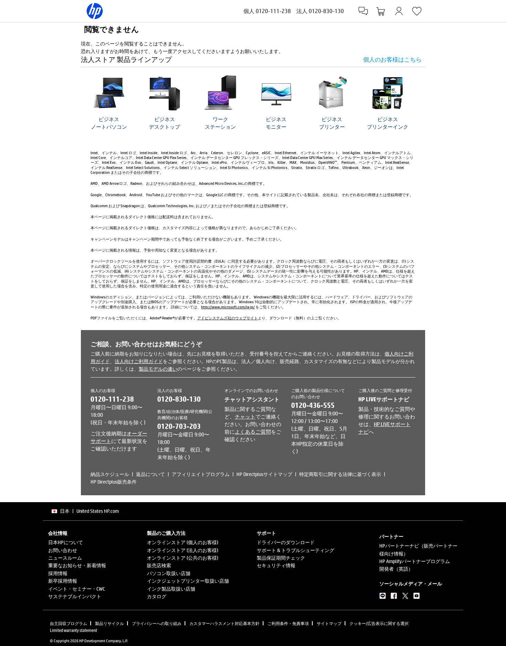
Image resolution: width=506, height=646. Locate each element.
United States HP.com (97, 511)
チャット (245, 416)
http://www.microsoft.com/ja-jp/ (228, 307)
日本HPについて (65, 542)
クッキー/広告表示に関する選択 (379, 623)
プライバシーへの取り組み (156, 623)
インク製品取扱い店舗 (171, 589)
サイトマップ (329, 623)
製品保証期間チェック (281, 558)
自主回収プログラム (68, 623)
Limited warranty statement (73, 630)
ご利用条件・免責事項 (288, 623)
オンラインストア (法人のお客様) (182, 550)
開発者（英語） (396, 569)
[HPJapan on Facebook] (394, 597)
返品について (150, 474)
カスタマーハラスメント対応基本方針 (224, 623)
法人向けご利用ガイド (139, 361)
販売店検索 (159, 565)
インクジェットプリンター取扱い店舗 (188, 581)
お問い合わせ (62, 550)
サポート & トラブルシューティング (295, 550)
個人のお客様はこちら (392, 59)
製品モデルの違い (158, 369)
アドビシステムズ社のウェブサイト (227, 318)
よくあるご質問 (253, 431)
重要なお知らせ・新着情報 (77, 565)
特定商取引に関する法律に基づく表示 (340, 474)
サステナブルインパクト (74, 596)
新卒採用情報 (62, 581)
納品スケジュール (110, 474)
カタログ (156, 596)
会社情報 (57, 533)
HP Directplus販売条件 (114, 482)
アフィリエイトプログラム (201, 474)
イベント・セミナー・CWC (76, 589)
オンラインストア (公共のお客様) (182, 558)
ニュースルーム (65, 558)
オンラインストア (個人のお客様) (182, 542)
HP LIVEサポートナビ (383, 399)
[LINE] (382, 597)
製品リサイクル (109, 623)
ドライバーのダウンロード (286, 542)
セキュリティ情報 (276, 565)
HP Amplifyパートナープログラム (414, 561)
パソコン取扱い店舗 (168, 573)
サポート (266, 533)
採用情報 (57, 573)
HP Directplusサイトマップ (264, 474)
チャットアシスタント (252, 399)
